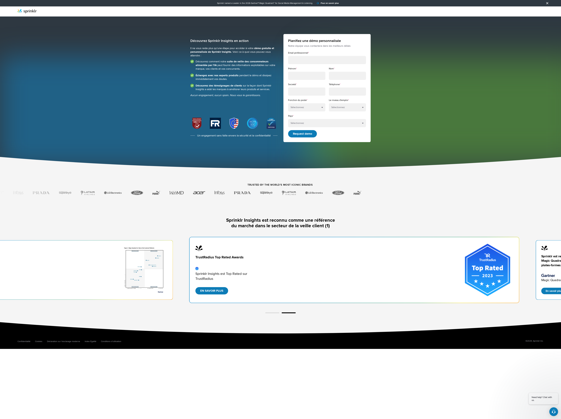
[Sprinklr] (27, 11)
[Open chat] (553, 411)
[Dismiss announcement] (547, 3)
